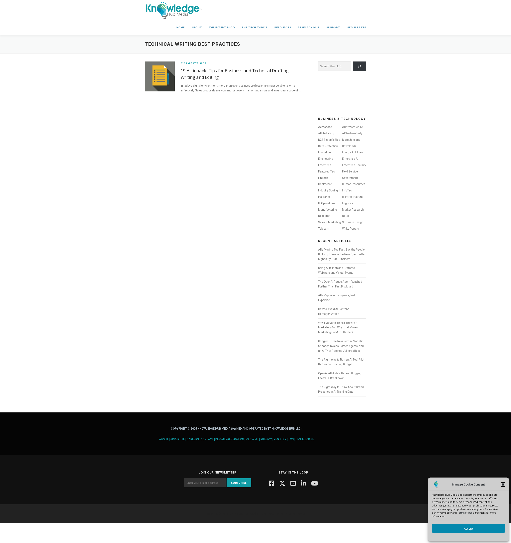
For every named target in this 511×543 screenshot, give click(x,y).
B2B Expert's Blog (193, 63)
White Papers (350, 228)
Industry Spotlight (329, 190)
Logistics (347, 203)
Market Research (353, 209)
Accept (468, 528)
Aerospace (325, 127)
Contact (207, 439)
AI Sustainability (352, 133)
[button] (503, 485)
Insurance (324, 196)
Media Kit (252, 439)
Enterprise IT (326, 165)
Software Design (352, 222)
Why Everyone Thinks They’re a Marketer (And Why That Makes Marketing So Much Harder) (338, 327)
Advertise (177, 439)
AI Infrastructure (352, 127)
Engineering (325, 158)
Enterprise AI (350, 158)
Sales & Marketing (329, 222)
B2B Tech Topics (255, 27)
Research (324, 215)
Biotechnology (351, 139)
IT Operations (326, 203)
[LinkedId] (303, 483)
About (196, 27)
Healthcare (325, 184)
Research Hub (309, 27)
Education (324, 152)
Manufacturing (327, 209)
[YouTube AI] (314, 483)
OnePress (267, 513)
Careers (193, 439)
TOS (291, 439)
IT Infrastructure (352, 196)
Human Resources (353, 184)
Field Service (350, 171)
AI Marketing (326, 133)
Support (333, 27)
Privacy (266, 439)
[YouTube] (293, 483)
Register (280, 439)
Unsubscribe (305, 439)
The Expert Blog (222, 27)
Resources (282, 27)
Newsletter (356, 27)
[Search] (359, 66)
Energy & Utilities (352, 152)
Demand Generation (229, 439)
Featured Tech (327, 171)
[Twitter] (282, 483)
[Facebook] (271, 483)
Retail (345, 215)
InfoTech (347, 190)
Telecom (323, 228)
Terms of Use (464, 512)
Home (180, 27)
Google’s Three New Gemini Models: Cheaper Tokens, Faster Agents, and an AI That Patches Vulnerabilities (341, 346)
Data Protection (328, 146)
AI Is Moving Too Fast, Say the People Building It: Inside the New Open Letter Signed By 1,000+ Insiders (341, 254)
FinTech (323, 177)
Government (350, 177)
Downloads (349, 146)
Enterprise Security (354, 165)
